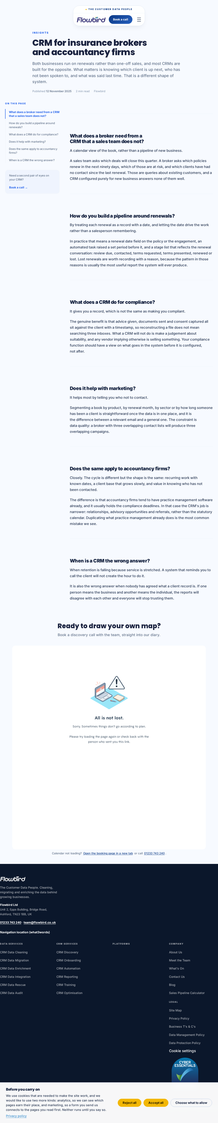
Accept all (156, 1102)
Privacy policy (16, 1116)
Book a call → (18, 187)
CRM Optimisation (69, 993)
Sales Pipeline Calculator (187, 993)
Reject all (129, 1102)
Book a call (120, 19)
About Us (175, 952)
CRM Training (66, 985)
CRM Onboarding (68, 960)
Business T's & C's (182, 1026)
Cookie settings (182, 1051)
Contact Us (177, 976)
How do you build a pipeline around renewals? (32, 125)
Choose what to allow (191, 1102)
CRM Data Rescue (13, 985)
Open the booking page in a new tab (108, 853)
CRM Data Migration (14, 960)
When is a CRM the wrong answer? (32, 160)
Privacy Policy (179, 1018)
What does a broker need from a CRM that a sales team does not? (34, 114)
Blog (172, 985)
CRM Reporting (67, 976)
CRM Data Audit (11, 993)
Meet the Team (179, 960)
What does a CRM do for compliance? (33, 134)
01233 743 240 (154, 853)
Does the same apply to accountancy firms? (33, 150)
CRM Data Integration (15, 976)
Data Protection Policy (185, 1043)
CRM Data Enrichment (15, 968)
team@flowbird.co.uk (40, 922)
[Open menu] (139, 19)
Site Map (175, 1010)
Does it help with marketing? (27, 141)
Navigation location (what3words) (25, 932)
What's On (176, 968)
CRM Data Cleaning (14, 952)
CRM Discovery (67, 952)
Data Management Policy (187, 1035)
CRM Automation (68, 968)
